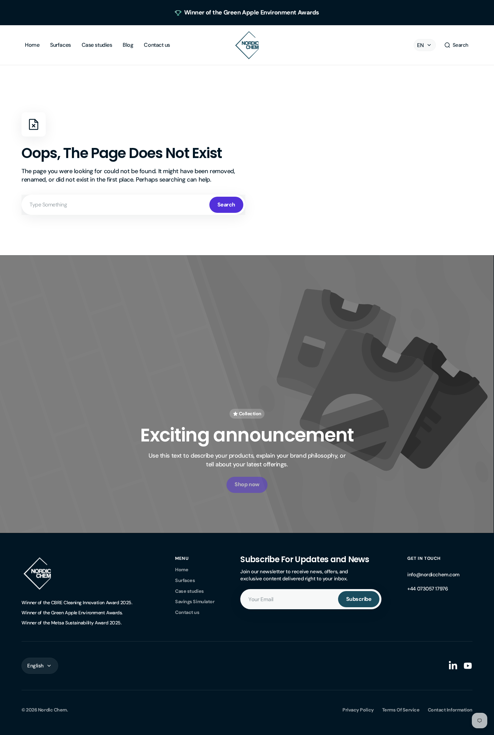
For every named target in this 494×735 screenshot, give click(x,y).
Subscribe (359, 599)
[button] (456, 45)
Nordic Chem (52, 710)
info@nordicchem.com (433, 574)
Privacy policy (358, 710)
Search (226, 204)
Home (181, 570)
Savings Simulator (194, 601)
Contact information (450, 710)
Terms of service (401, 710)
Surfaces (185, 580)
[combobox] (133, 205)
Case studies (189, 591)
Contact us (187, 612)
